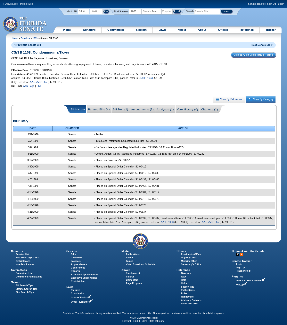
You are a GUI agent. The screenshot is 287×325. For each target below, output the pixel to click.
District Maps (23, 261)
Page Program (134, 283)
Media (182, 29)
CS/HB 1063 (146, 78)
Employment (133, 273)
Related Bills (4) (99, 109)
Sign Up (271, 3)
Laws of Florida (79, 297)
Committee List (24, 273)
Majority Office (189, 257)
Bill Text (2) (120, 109)
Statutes (75, 290)
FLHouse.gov (10, 3)
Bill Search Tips (24, 285)
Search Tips (187, 287)
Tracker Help (243, 271)
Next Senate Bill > (262, 44)
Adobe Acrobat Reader (249, 280)
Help (183, 280)
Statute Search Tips (26, 289)
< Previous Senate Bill (27, 44)
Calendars (76, 257)
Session (141, 29)
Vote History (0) (187, 109)
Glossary (186, 273)
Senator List (22, 254)
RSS (241, 254)
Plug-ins (237, 276)
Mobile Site (26, 3)
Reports (75, 271)
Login (281, 3)
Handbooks (187, 297)
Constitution (77, 293)
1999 (35, 38)
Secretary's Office (191, 264)
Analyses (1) (165, 109)
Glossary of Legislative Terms (253, 55)
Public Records (189, 303)
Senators (89, 29)
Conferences (78, 268)
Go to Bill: (72, 11)
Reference (247, 29)
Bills (73, 254)
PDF (39, 86)
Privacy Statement (137, 318)
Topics (129, 261)
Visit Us (130, 277)
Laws (162, 29)
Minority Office (189, 261)
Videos (130, 257)
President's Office (191, 254)
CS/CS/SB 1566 (38, 82)
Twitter (237, 254)
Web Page (28, 86)
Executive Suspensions (84, 278)
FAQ (183, 277)
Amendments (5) (142, 109)
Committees (115, 29)
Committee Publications (29, 277)
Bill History (77, 109)
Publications (133, 254)
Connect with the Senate (248, 251)
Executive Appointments (84, 274)
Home (67, 29)
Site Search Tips (25, 292)
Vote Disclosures (25, 264)
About (202, 29)
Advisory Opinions (191, 300)
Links (184, 283)
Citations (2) (209, 109)
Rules (184, 293)
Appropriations (79, 264)
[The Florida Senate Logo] (25, 24)
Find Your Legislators (27, 257)
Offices (223, 29)
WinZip (240, 285)
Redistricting (78, 281)
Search (190, 11)
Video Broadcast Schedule (140, 264)
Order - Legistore (80, 302)
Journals (76, 261)
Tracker (271, 29)
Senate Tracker (241, 260)
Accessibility (152, 318)
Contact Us (132, 280)
